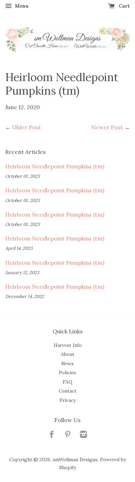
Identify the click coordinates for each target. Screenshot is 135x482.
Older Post (26, 127)
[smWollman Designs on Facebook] (51, 435)
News (67, 363)
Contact (67, 391)
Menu (21, 6)
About (67, 354)
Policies (67, 372)
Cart (123, 6)
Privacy (68, 400)
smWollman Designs (75, 459)
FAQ (67, 382)
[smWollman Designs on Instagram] (83, 435)
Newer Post (107, 127)
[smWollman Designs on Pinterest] (67, 435)
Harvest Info (68, 345)
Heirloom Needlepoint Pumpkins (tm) (54, 166)
